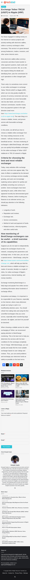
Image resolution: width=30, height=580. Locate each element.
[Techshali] (9, 2)
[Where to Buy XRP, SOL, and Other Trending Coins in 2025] (22, 378)
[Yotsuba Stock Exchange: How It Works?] (7, 394)
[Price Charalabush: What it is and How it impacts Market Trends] (7, 378)
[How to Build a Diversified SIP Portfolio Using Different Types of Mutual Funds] (22, 394)
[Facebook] (3, 364)
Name (3, 434)
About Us (4, 573)
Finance (3, 6)
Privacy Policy (18, 573)
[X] (7, 364)
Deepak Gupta (5, 15)
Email (3, 440)
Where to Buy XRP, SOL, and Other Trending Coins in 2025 (22, 385)
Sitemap (25, 573)
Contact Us (11, 573)
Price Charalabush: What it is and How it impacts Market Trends (7, 385)
